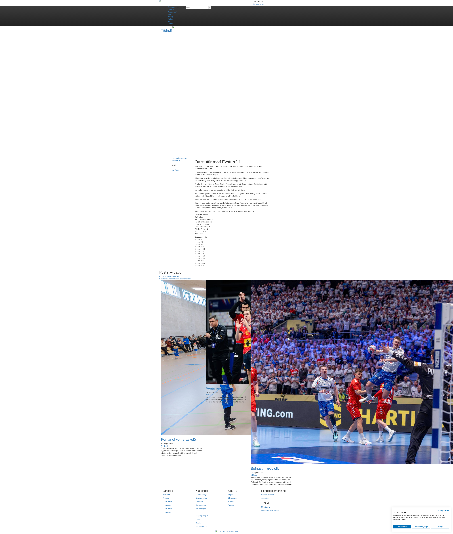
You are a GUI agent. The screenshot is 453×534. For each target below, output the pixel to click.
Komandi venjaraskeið (178, 439)
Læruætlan (265, 498)
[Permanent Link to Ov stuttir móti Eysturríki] (280, 90)
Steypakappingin (202, 498)
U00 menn (167, 505)
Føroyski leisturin (267, 494)
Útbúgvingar (172, 12)
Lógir (169, 14)
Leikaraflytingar (201, 526)
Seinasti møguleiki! (266, 468)
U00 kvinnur (167, 501)
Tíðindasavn (265, 507)
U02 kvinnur (167, 508)
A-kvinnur (166, 494)
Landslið (171, 9)
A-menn (166, 498)
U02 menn (167, 512)
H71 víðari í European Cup (169, 276)
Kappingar (171, 7)
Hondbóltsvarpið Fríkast (270, 510)
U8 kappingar (201, 508)
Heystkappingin (201, 505)
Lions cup (199, 501)
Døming (170, 16)
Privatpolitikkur (443, 510)
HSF (169, 21)
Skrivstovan (232, 498)
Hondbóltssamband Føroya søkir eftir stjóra (175, 279)
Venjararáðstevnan (221, 388)
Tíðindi (170, 23)
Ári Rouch (176, 170)
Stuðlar (170, 19)
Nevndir (231, 501)
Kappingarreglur (202, 516)
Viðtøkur (231, 505)
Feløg (198, 519)
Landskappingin (201, 494)
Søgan (230, 494)
